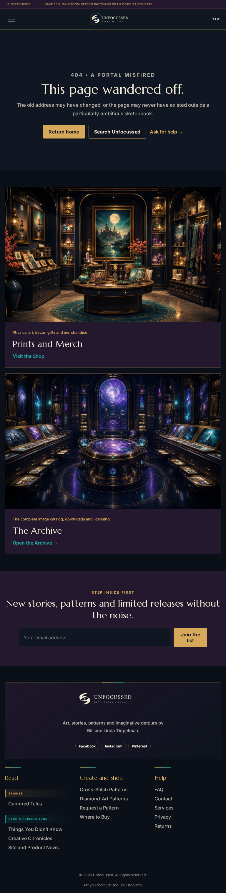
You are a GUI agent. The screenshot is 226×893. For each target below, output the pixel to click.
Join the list (190, 637)
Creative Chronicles (30, 838)
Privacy (162, 817)
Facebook (87, 746)
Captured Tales (25, 804)
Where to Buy (95, 817)
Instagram (113, 746)
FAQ (158, 789)
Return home (64, 132)
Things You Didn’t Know (35, 829)
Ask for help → (166, 132)
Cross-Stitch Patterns (104, 789)
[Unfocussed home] (115, 19)
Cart (216, 19)
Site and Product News (33, 847)
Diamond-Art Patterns (104, 799)
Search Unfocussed (117, 132)
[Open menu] (11, 19)
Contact (163, 799)
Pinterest (139, 746)
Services (164, 808)
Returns (163, 826)
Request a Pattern (99, 808)
